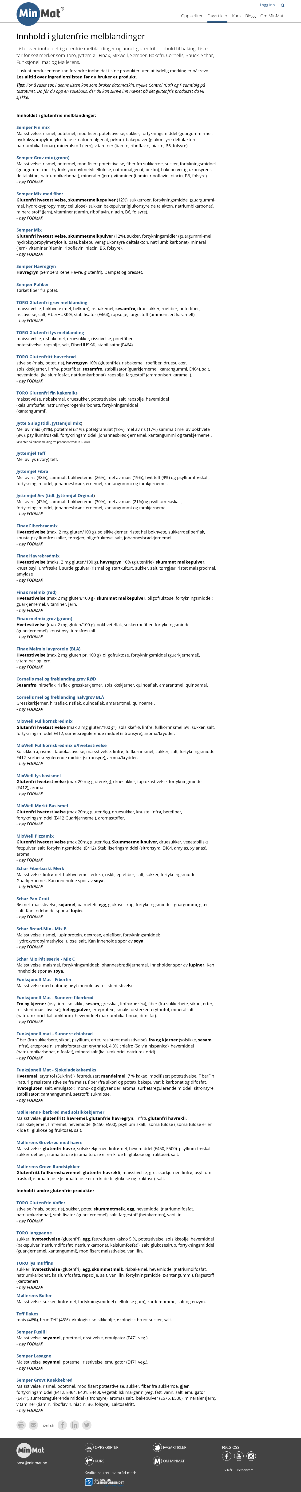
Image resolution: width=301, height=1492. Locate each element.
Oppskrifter (192, 16)
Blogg (250, 16)
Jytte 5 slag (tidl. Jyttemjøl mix (48, 423)
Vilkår (228, 1470)
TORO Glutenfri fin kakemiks (47, 393)
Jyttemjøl (26, 453)
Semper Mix (29, 230)
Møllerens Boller (34, 1295)
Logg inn (267, 5)
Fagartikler (217, 16)
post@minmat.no (31, 1462)
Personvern (245, 1470)
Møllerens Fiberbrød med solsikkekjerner (60, 1112)
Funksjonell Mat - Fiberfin (43, 979)
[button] (283, 5)
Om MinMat (271, 16)
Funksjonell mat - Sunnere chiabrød (54, 1033)
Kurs (236, 16)
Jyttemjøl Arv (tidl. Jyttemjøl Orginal (54, 495)
